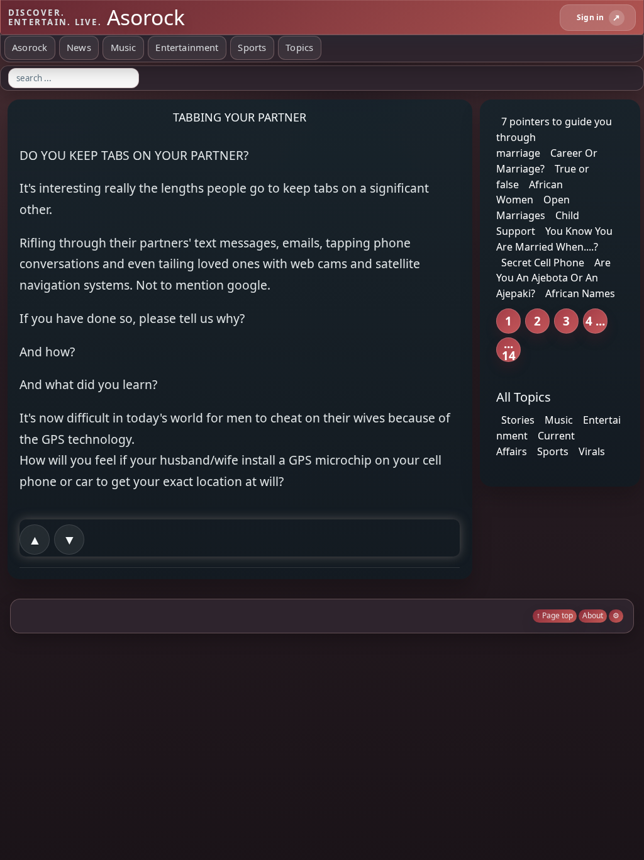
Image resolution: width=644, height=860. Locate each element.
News (79, 47)
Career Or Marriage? (546, 161)
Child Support (537, 223)
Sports (252, 47)
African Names (580, 293)
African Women (529, 192)
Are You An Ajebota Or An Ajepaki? (553, 277)
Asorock (29, 47)
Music (123, 47)
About (592, 615)
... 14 (509, 349)
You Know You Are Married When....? (554, 239)
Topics (299, 47)
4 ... (595, 321)
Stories (518, 420)
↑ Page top (554, 615)
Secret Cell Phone (542, 262)
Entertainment (186, 47)
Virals (592, 451)
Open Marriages (533, 207)
